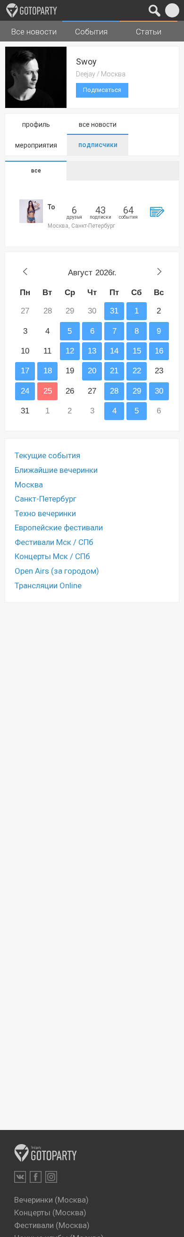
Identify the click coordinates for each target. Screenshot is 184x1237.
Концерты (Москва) (50, 1212)
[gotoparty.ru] (31, 10)
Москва (29, 484)
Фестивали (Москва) (52, 1225)
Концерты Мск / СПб (52, 556)
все (36, 170)
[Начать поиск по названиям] (154, 10)
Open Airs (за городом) (57, 571)
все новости (98, 124)
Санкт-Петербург (45, 498)
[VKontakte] (20, 1177)
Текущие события (47, 455)
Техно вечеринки (45, 513)
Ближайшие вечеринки (56, 470)
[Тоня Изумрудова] (31, 211)
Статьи (148, 31)
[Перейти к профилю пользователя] (157, 211)
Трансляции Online (48, 585)
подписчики (97, 144)
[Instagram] (51, 1177)
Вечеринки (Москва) (51, 1199)
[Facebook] (36, 1177)
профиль (36, 124)
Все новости (34, 31)
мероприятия (36, 145)
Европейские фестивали (59, 527)
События (91, 31)
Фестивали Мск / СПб (54, 542)
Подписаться (102, 89)
